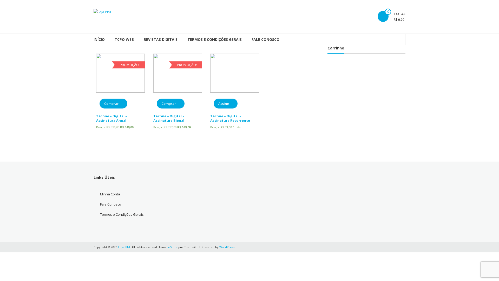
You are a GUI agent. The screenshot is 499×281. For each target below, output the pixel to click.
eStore (173, 247)
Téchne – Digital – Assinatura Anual (111, 118)
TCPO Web (124, 39)
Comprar (111, 103)
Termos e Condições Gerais (214, 39)
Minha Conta (110, 194)
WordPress (226, 247)
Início (99, 39)
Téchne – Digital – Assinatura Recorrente (230, 118)
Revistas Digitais (161, 39)
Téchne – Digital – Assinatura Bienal (168, 118)
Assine (223, 103)
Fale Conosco (265, 39)
